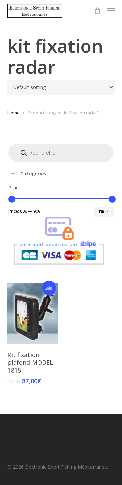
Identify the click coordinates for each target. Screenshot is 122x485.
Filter (103, 212)
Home (13, 113)
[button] (111, 10)
